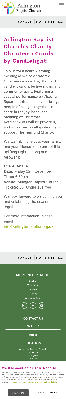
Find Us (33, 335)
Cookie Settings (33, 297)
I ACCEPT (18, 393)
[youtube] (42, 308)
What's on (33, 285)
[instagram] (24, 308)
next (60, 21)
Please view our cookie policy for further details (34, 381)
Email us (33, 326)
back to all (24, 21)
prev (39, 21)
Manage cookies (47, 392)
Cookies (33, 289)
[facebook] (33, 308)
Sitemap (33, 293)
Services (33, 281)
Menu (61, 5)
